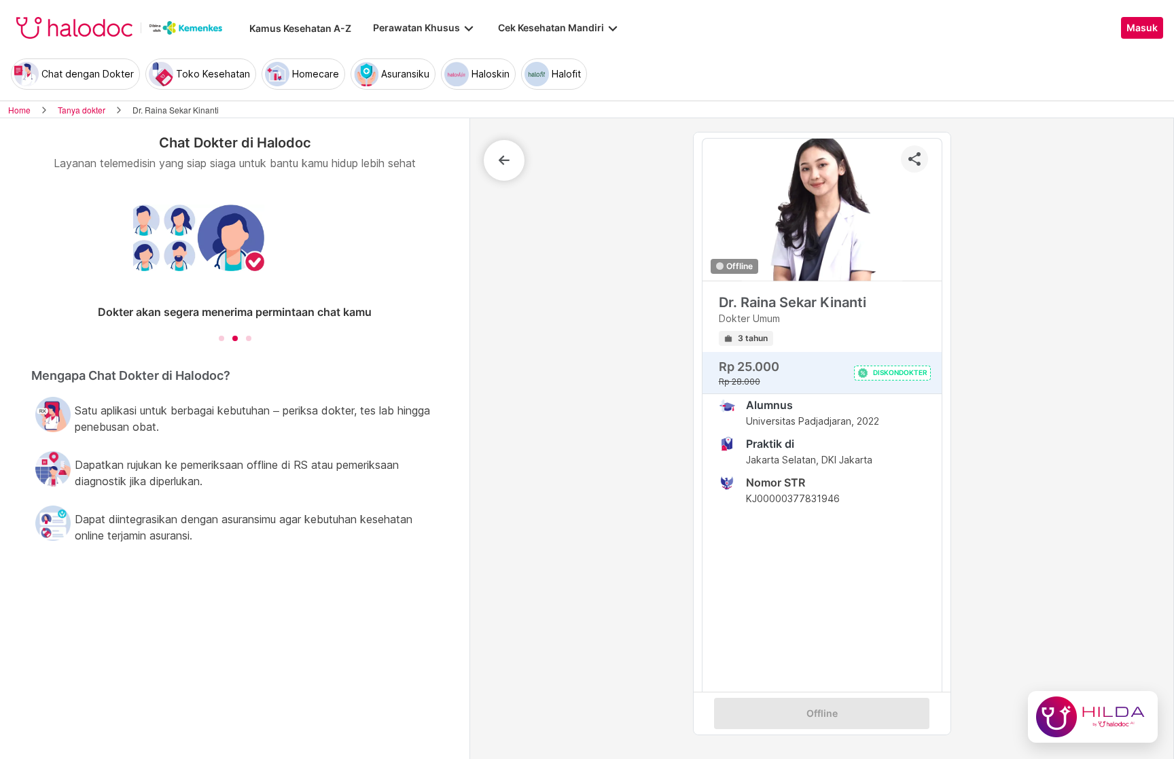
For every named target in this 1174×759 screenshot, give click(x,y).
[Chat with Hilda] (1093, 717)
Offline (822, 713)
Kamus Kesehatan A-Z (300, 28)
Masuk (1142, 27)
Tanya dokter (81, 110)
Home (19, 110)
